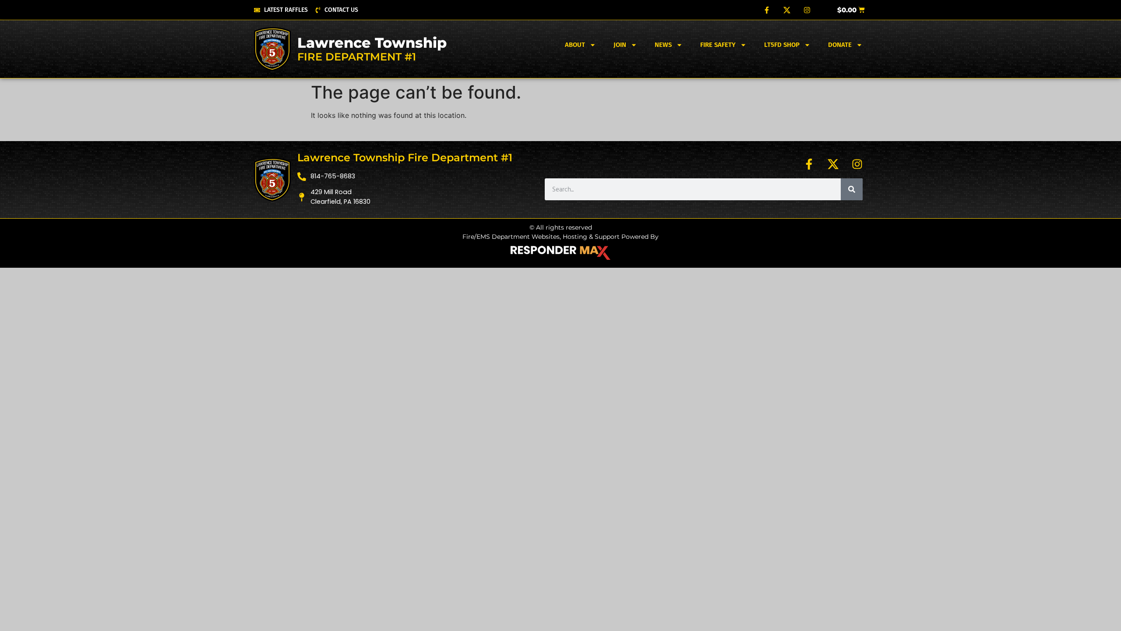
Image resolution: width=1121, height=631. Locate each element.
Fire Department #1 (356, 56)
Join (619, 45)
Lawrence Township (372, 42)
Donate (840, 45)
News (663, 45)
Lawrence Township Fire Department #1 (404, 157)
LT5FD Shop (782, 45)
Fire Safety (718, 45)
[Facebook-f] (766, 10)
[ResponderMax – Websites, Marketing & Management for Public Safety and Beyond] (560, 252)
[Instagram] (807, 10)
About (575, 45)
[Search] (852, 189)
